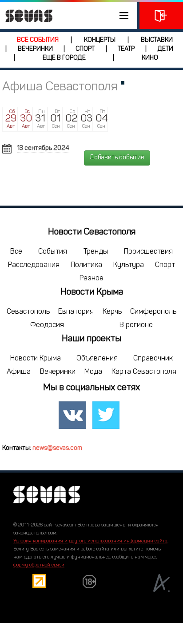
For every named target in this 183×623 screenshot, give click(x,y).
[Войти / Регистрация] (161, 15)
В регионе (136, 325)
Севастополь (28, 312)
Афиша (19, 372)
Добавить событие (117, 157)
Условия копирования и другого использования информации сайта (90, 541)
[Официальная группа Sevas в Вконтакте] (72, 415)
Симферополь (153, 312)
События (52, 251)
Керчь (112, 312)
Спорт (85, 49)
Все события (38, 40)
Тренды (96, 251)
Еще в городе (64, 58)
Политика (86, 265)
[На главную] (26, 15)
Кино (150, 58)
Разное (91, 278)
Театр (126, 49)
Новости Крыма (35, 358)
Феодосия (47, 325)
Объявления (97, 358)
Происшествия (148, 251)
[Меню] (68, 15)
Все (16, 251)
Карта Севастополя (143, 372)
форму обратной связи (38, 565)
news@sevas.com (57, 448)
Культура (128, 265)
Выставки (157, 40)
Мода (93, 372)
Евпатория (76, 312)
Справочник (153, 358)
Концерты (99, 40)
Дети (165, 49)
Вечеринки (35, 49)
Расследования (34, 265)
